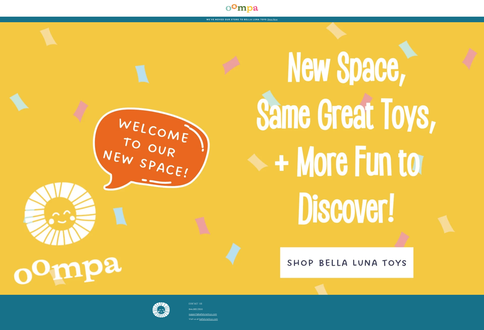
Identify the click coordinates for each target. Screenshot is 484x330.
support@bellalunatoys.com (203, 314)
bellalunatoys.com (208, 319)
